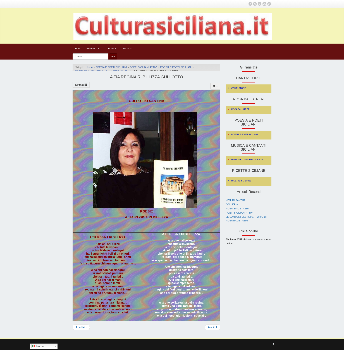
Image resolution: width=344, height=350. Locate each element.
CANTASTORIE (238, 88)
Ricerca (112, 48)
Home (78, 48)
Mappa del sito (94, 48)
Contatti (127, 48)
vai (113, 56)
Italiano (39, 346)
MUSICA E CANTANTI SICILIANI (247, 159)
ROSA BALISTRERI (240, 109)
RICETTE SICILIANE (241, 180)
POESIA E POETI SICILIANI (244, 134)
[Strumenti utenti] (215, 86)
